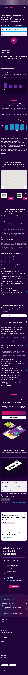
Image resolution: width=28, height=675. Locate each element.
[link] (11, 198)
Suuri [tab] (14, 114)
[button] (2, 7)
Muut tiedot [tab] (20, 67)
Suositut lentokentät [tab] (8, 525)
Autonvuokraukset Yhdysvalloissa (17, 613)
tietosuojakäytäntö (22, 502)
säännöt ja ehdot (15, 502)
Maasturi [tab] (19, 114)
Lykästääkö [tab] (16, 529)
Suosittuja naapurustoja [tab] (8, 522)
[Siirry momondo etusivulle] (9, 7)
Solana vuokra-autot (7, 537)
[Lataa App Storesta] (12, 665)
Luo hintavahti (10, 580)
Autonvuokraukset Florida (7, 614)
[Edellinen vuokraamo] (2, 187)
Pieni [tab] (3, 114)
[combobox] (5, 25)
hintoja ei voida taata (10, 599)
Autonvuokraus (6, 613)
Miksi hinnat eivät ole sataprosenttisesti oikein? (11, 608)
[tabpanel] (14, 83)
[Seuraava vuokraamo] (25, 187)
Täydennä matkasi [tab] (7, 529)
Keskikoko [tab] (8, 114)
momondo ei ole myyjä (8, 603)
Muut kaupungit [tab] (18, 525)
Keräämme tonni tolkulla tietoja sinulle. (11, 605)
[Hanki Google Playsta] (4, 665)
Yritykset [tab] (7, 67)
